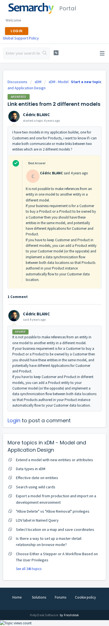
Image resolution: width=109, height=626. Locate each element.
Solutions (39, 597)
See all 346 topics (28, 568)
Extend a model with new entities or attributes (54, 459)
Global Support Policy (21, 38)
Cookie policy (85, 597)
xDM (38, 81)
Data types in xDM (30, 468)
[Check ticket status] (55, 53)
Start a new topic (86, 81)
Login (14, 420)
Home (17, 597)
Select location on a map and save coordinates (55, 529)
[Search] (44, 53)
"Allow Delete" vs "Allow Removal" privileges (52, 511)
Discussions (17, 81)
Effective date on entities (37, 477)
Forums (60, 597)
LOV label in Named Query (37, 520)
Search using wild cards (35, 486)
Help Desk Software (44, 615)
